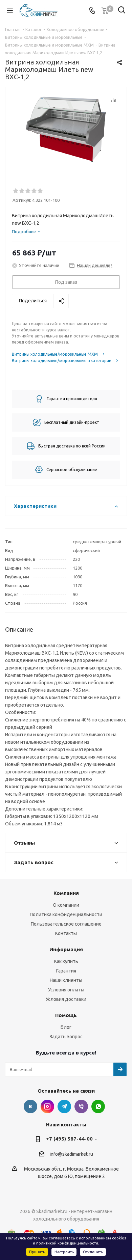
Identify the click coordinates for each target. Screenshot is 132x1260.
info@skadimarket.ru (71, 1154)
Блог (66, 1027)
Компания (66, 893)
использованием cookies (102, 1238)
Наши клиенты (66, 980)
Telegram (64, 1106)
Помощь (66, 1015)
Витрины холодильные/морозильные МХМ (55, 354)
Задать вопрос (66, 1036)
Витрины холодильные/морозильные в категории (61, 360)
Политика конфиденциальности (66, 914)
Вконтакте (30, 1106)
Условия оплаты (66, 989)
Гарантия (66, 971)
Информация (66, 949)
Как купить (66, 961)
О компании (66, 905)
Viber (81, 1106)
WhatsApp (98, 1106)
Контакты (66, 933)
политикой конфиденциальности (67, 1243)
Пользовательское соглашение (66, 924)
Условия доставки (66, 999)
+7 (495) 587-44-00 (69, 1139)
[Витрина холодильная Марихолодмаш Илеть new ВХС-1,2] (66, 129)
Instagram (47, 1106)
